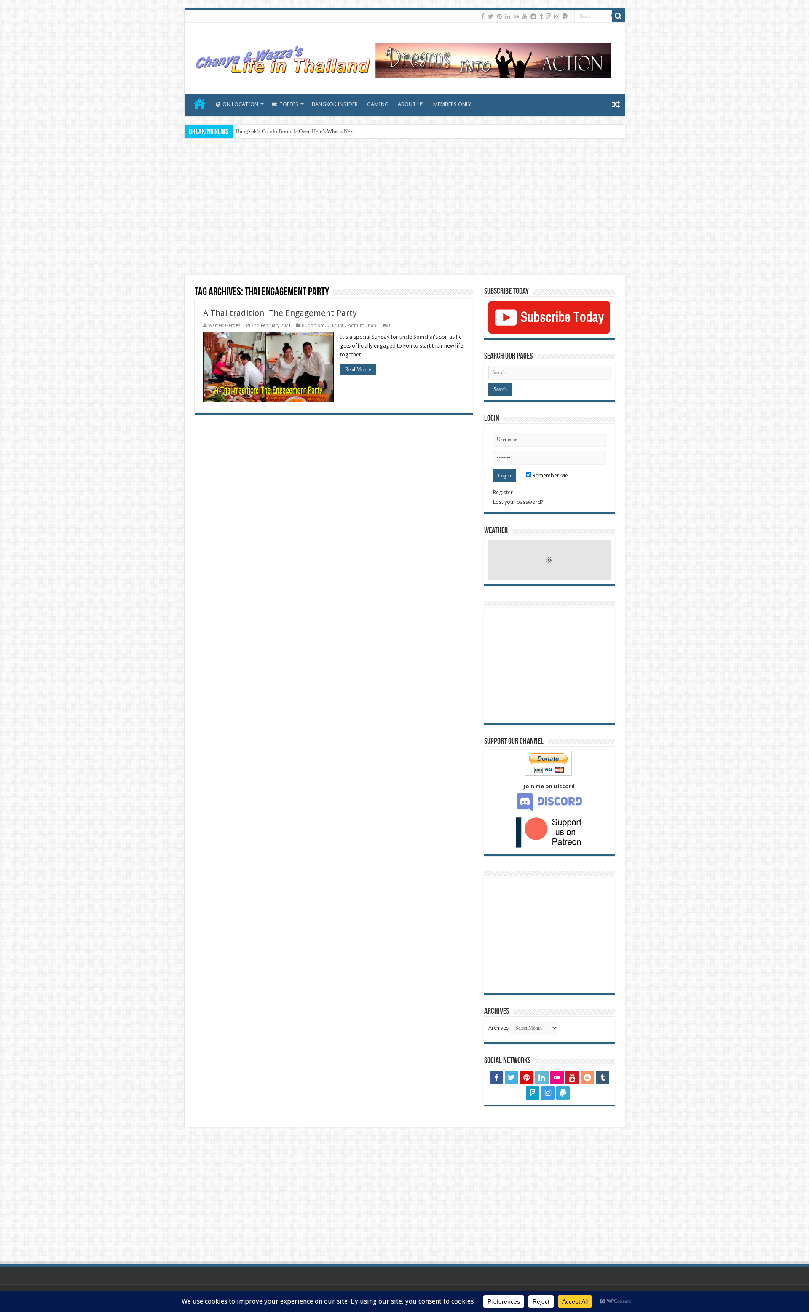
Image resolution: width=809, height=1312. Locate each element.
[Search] (618, 16)
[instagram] (556, 16)
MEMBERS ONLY (452, 104)
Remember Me (549, 475)
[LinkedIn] (507, 16)
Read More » (358, 369)
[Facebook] (482, 16)
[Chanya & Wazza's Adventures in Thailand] (401, 57)
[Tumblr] (541, 16)
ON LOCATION (240, 104)
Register (503, 492)
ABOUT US (411, 104)
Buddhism (313, 325)
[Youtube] (524, 16)
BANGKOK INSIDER (335, 104)
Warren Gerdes (224, 325)
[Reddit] (533, 16)
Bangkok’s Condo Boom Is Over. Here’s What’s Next (295, 131)
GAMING (377, 104)
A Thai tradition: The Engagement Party (280, 313)
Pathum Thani (362, 325)
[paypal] (565, 16)
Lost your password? (518, 502)
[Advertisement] (404, 208)
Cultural (336, 325)
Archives (498, 1028)
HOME (200, 103)
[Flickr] (516, 16)
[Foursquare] (549, 16)
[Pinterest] (499, 16)
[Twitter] (490, 16)
